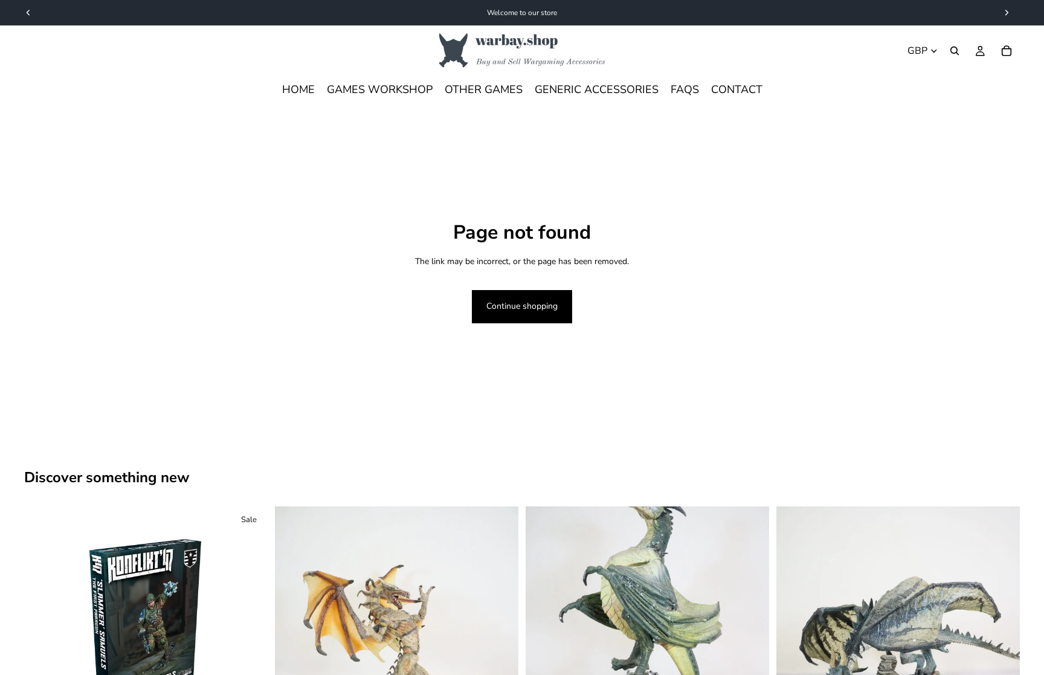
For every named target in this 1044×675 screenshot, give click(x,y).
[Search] (954, 50)
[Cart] (1006, 50)
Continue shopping (522, 306)
